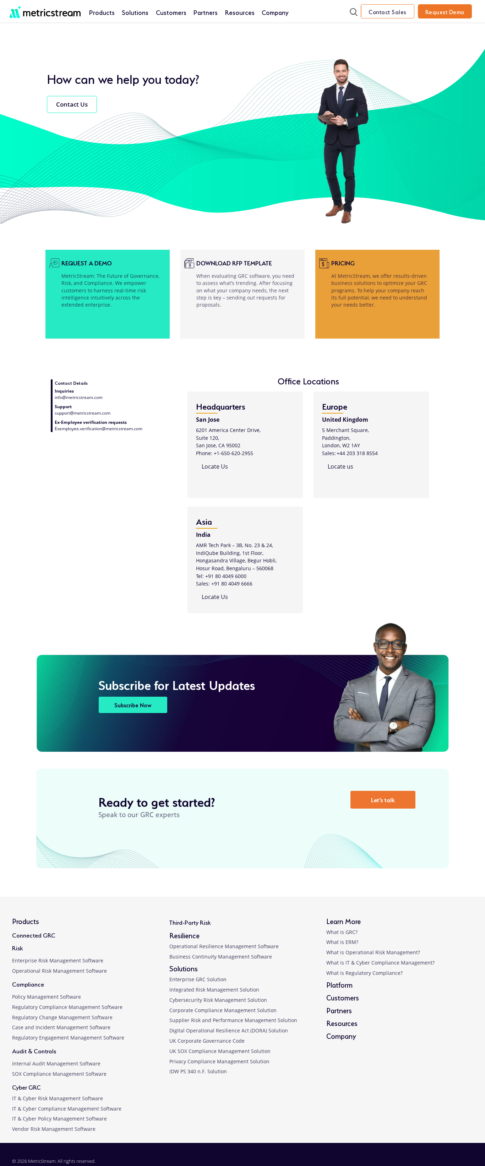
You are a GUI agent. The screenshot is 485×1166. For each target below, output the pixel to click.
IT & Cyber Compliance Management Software (66, 1108)
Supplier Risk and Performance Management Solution (233, 1020)
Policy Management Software (46, 996)
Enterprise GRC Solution (198, 979)
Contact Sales (388, 11)
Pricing (343, 262)
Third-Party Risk (190, 922)
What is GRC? (342, 932)
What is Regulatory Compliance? (364, 973)
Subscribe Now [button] (133, 704)
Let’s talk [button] (383, 799)
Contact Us (72, 104)
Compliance (28, 983)
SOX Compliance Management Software (59, 1073)
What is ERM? (342, 942)
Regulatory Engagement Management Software (68, 1037)
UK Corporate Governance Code (207, 1040)
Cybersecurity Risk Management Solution (218, 1000)
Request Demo (444, 11)
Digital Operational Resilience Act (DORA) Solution (228, 1030)
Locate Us (214, 466)
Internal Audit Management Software (56, 1063)
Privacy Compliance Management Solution (219, 1061)
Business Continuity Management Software (220, 956)
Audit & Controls (34, 1050)
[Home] (45, 8)
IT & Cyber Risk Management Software (57, 1098)
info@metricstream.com (79, 397)
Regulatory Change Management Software (62, 1017)
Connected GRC (33, 934)
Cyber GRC (26, 1087)
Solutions (135, 11)
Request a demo (86, 262)
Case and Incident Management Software (61, 1027)
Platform (339, 984)
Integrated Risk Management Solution (214, 989)
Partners (206, 11)
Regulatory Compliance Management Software (67, 1007)
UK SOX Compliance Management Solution (220, 1051)
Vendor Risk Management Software (54, 1128)
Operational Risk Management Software (59, 970)
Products (102, 11)
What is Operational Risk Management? (373, 952)
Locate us (339, 466)
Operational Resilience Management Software (224, 946)
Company (275, 11)
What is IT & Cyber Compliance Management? (380, 962)
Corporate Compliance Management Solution (223, 1010)
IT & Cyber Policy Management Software (59, 1118)
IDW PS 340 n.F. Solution (198, 1071)
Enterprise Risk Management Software (57, 960)
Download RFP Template (234, 262)
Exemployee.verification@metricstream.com (98, 429)
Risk (17, 947)
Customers (171, 11)
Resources (240, 11)
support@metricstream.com (82, 413)
